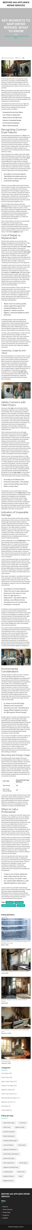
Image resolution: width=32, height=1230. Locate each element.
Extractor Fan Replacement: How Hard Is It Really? (15, 971)
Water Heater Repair (9, 1081)
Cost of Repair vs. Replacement (11, 115)
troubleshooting (7, 1171)
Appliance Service (8, 1102)
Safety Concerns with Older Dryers (12, 117)
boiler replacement (8, 1163)
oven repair (22, 1123)
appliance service (8, 1180)
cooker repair (21, 1145)
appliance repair (19, 1127)
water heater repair (8, 1123)
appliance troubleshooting (10, 1167)
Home (16, 34)
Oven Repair (6, 1073)
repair (20, 1176)
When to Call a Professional (10, 125)
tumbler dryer (19, 902)
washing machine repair (10, 1140)
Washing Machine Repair (10, 1098)
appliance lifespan (8, 1176)
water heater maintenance (10, 1154)
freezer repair (23, 1163)
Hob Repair (5, 1106)
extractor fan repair (8, 1131)
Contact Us (6, 1215)
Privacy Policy (6, 1212)
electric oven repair (8, 1158)
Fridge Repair (6, 1110)
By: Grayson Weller (8, 58)
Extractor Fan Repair (9, 1085)
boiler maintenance (8, 1136)
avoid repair (21, 905)
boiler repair (6, 1127)
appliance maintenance (8, 905)
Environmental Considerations (11, 123)
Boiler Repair (6, 1077)
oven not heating (8, 1145)
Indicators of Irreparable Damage (12, 120)
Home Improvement (9, 1094)
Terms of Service (7, 1209)
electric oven (21, 1171)
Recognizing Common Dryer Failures (13, 112)
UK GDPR (5, 1218)
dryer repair (9, 902)
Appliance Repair (8, 1090)
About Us (5, 1206)
